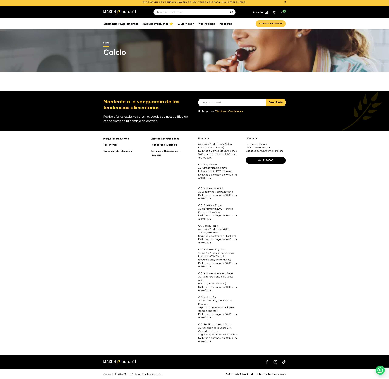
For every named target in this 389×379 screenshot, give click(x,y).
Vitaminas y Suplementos (120, 24)
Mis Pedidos (207, 24)
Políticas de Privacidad (239, 374)
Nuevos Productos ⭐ (158, 24)
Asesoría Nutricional (270, 23)
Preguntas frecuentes (116, 138)
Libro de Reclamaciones (165, 138)
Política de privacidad (164, 144)
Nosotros (226, 24)
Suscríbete (276, 102)
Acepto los (222, 111)
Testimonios (110, 144)
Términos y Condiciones (229, 111)
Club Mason (186, 24)
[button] (380, 370)
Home (106, 43)
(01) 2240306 (265, 160)
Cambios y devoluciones (117, 151)
